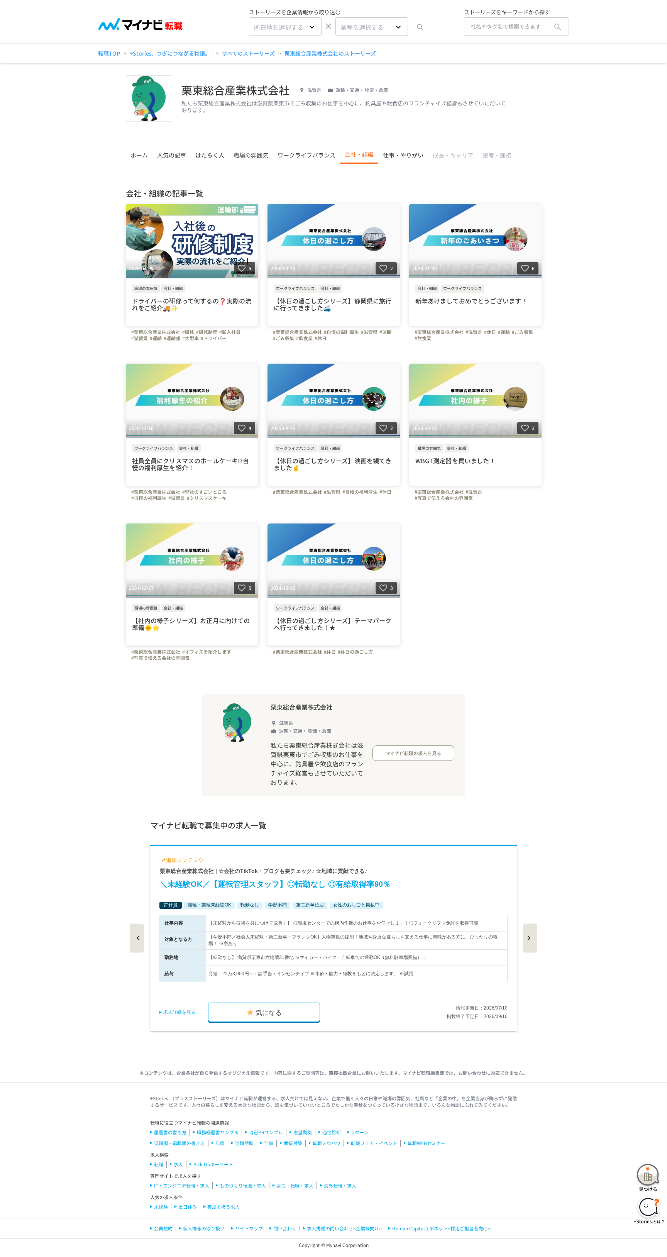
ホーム (139, 155)
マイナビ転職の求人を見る (413, 753)
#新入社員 (229, 332)
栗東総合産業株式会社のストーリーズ (330, 53)
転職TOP (109, 53)
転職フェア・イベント (374, 1143)
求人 (178, 1164)
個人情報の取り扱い (204, 1228)
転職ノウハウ (326, 1143)
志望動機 (302, 1132)
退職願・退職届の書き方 (179, 1143)
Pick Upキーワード (213, 1164)
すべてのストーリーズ (248, 53)
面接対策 (293, 1143)
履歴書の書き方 (170, 1132)
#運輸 (156, 338)
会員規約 (163, 1228)
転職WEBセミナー (426, 1143)
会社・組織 (359, 154)
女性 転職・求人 (294, 1185)
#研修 (188, 332)
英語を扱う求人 (223, 1206)
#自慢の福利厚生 (341, 332)
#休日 (321, 338)
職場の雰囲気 (251, 155)
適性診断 (331, 1132)
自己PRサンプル (266, 1132)
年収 (220, 1143)
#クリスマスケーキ (207, 498)
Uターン (359, 1132)
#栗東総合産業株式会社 (155, 332)
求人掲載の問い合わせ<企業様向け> (344, 1228)
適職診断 (244, 1143)
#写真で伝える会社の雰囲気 (444, 498)
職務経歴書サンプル (218, 1132)
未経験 (161, 1206)
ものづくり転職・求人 (243, 1185)
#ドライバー (214, 338)
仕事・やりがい (403, 155)
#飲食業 (304, 338)
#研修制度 (206, 332)
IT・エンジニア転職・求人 (181, 1185)
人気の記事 (171, 155)
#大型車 (190, 338)
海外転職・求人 (340, 1185)
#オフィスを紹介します (206, 652)
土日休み (187, 1206)
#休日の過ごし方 (355, 652)
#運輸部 (172, 338)
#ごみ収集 (283, 338)
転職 (158, 1164)
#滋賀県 (139, 338)
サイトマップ (249, 1228)
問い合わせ (284, 1228)
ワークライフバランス (306, 155)
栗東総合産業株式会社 (301, 706)
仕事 (268, 1143)
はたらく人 (209, 155)
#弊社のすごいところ (204, 492)
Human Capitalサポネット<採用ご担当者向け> (441, 1228)
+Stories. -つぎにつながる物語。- (171, 53)
